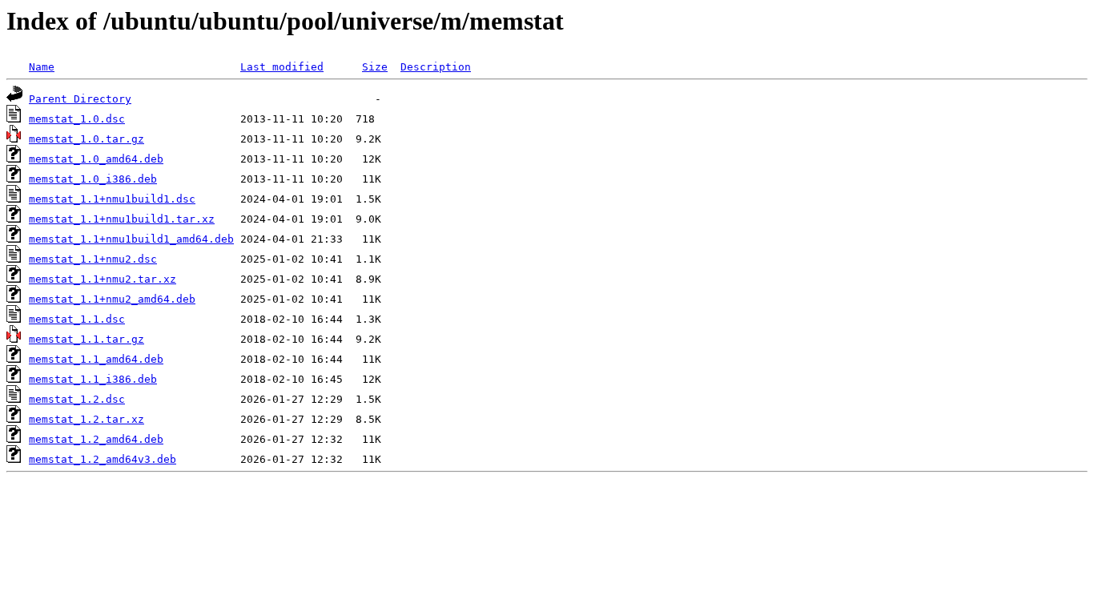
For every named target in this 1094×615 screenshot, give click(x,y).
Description (435, 67)
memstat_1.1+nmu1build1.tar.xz (122, 219)
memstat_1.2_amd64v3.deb (102, 459)
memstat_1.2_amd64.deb (96, 439)
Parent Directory (80, 99)
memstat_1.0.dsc (77, 119)
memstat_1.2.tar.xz (86, 419)
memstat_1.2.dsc (77, 399)
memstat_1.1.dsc (77, 319)
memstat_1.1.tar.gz (86, 339)
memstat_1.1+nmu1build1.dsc (112, 199)
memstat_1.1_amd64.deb (96, 359)
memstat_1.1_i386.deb (93, 379)
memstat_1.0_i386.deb (93, 179)
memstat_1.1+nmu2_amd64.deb (112, 299)
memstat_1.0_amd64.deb (96, 159)
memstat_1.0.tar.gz (86, 139)
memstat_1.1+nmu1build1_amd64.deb (131, 239)
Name (41, 67)
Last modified (282, 67)
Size (375, 67)
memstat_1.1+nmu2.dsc (93, 259)
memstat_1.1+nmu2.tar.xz (102, 279)
